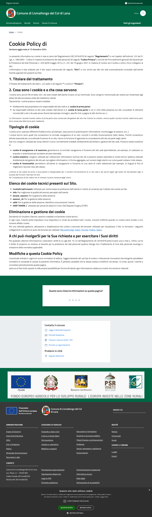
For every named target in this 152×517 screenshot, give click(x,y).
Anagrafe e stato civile (50, 431)
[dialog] (76, 502)
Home (11, 32)
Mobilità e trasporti (49, 448)
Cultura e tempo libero (50, 435)
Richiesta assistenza (49, 482)
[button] (76, 513)
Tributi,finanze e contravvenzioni (89, 440)
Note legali (80, 478)
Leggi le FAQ (46, 478)
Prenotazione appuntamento (52, 469)
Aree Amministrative (14, 435)
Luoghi (114, 451)
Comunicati (116, 435)
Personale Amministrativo (16, 453)
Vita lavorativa (47, 440)
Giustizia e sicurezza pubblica (88, 435)
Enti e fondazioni (13, 444)
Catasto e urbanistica (49, 444)
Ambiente (80, 444)
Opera (99, 229)
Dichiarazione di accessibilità (88, 482)
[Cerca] (143, 13)
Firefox (92, 229)
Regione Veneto (12, 3)
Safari (77, 229)
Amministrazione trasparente (88, 469)
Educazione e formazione (86, 431)
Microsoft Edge (67, 229)
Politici (9, 448)
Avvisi (114, 440)
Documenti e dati (13, 457)
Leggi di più (104, 497)
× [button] (149, 490)
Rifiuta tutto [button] (85, 508)
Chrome (84, 229)
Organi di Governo (13, 431)
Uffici (8, 440)
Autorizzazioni (82, 452)
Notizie (114, 431)
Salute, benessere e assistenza (88, 448)
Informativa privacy (84, 474)
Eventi (114, 456)
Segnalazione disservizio (51, 474)
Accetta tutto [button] (67, 508)
